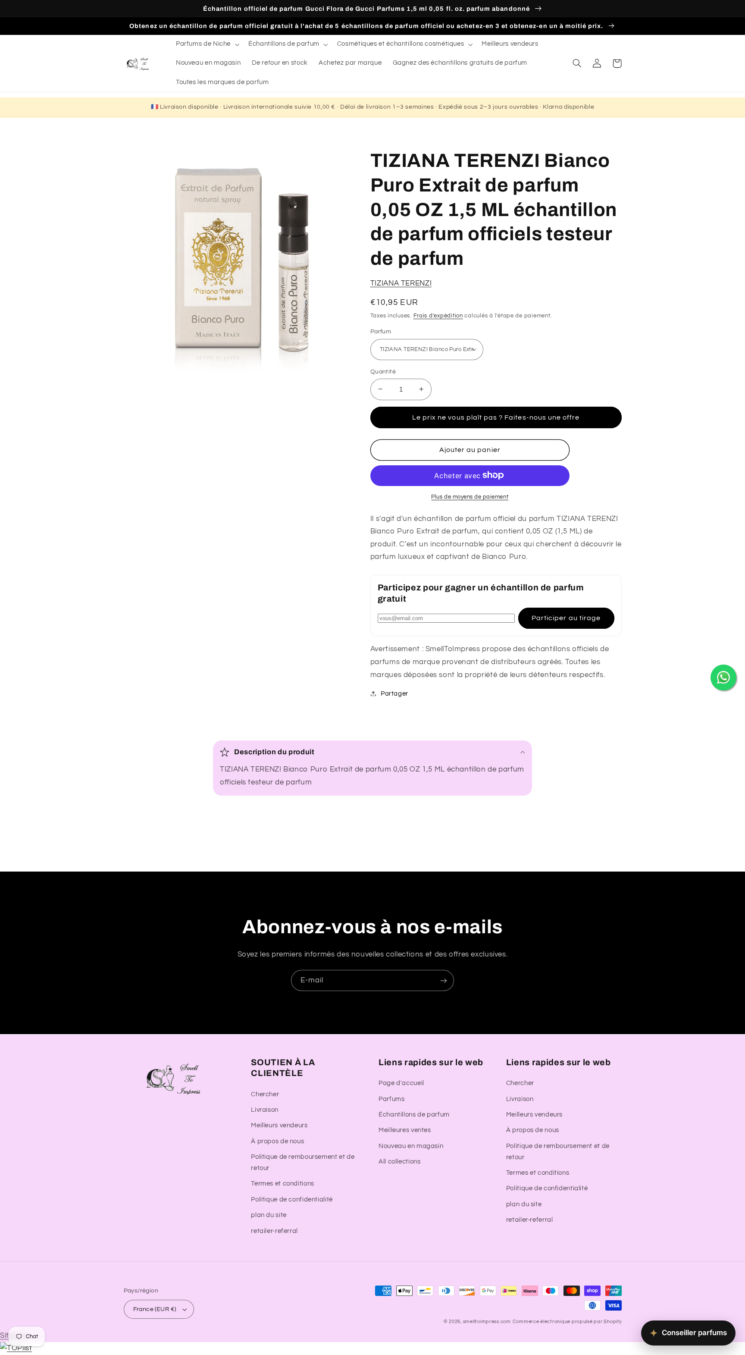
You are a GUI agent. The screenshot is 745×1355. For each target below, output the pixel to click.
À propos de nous (277, 1141)
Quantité (383, 371)
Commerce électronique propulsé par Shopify (567, 1321)
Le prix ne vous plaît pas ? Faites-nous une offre (495, 417)
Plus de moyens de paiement (469, 496)
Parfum (380, 332)
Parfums (391, 1099)
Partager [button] (394, 693)
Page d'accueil (401, 1083)
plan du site (269, 1215)
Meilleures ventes (405, 1130)
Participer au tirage (566, 618)
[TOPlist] (16, 1348)
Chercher (265, 1094)
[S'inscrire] (444, 980)
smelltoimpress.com (487, 1321)
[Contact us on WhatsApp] (723, 677)
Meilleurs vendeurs (279, 1125)
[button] (206, 44)
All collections (399, 1161)
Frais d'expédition (438, 315)
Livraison (265, 1110)
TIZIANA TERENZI (401, 283)
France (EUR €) (154, 1309)
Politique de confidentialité (292, 1199)
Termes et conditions (282, 1183)
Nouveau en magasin (411, 1146)
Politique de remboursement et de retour (302, 1162)
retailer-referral (274, 1231)
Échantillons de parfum (414, 1114)
